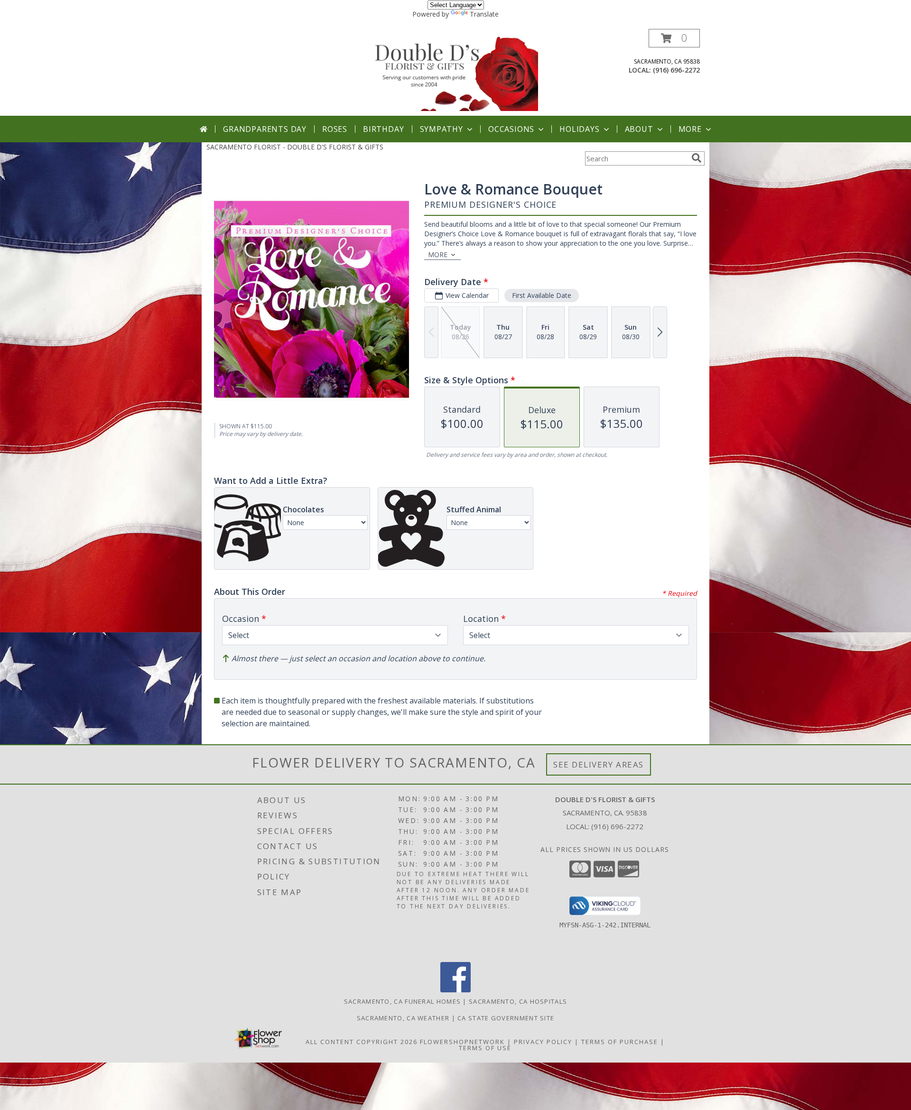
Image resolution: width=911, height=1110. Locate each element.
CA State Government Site (505, 1018)
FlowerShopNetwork (462, 1041)
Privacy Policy (543, 1041)
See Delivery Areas (598, 764)
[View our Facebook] (455, 989)
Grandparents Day (265, 129)
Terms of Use (485, 1048)
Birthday (383, 129)
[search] (696, 158)
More (690, 129)
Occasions (511, 129)
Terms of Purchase (619, 1041)
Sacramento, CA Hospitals (518, 1001)
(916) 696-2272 (676, 69)
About (639, 129)
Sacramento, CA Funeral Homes (402, 1001)
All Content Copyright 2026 (362, 1041)
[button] (674, 38)
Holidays (579, 129)
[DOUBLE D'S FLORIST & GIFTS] (456, 72)
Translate (484, 13)
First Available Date (541, 295)
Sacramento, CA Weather (403, 1018)
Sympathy (441, 129)
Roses (334, 129)
